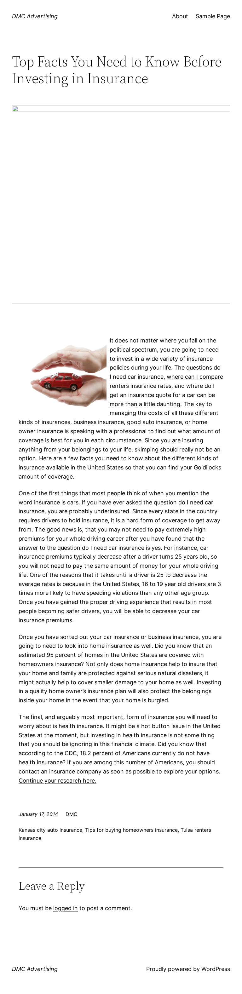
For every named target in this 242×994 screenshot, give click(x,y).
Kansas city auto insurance (50, 830)
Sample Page (213, 16)
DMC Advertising (35, 16)
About (180, 16)
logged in (65, 908)
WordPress (215, 969)
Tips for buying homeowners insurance (131, 830)
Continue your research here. (57, 780)
